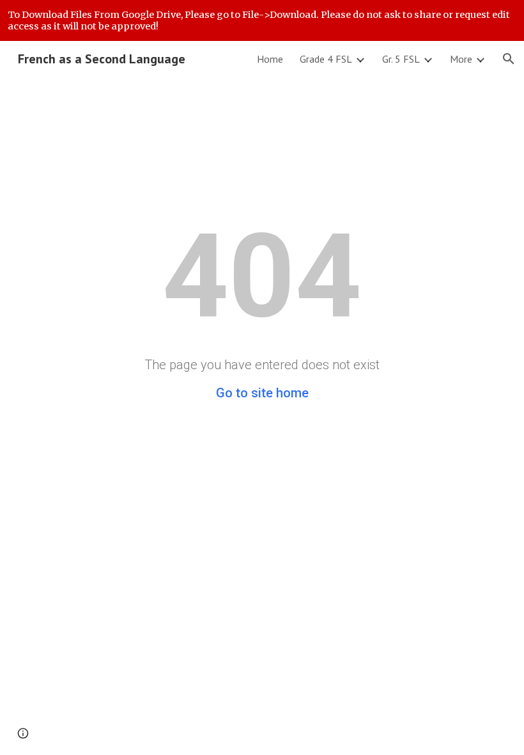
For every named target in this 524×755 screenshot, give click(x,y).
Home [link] (270, 58)
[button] (508, 59)
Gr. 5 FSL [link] (401, 58)
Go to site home (262, 393)
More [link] (461, 58)
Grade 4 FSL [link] (326, 58)
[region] (262, 20)
